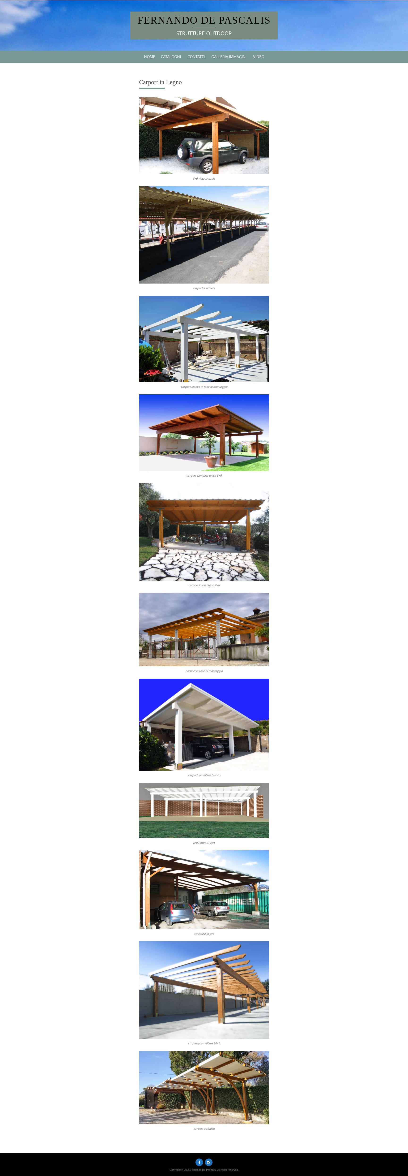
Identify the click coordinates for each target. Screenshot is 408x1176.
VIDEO (258, 56)
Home (149, 56)
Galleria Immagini (228, 56)
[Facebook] (199, 1162)
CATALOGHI (171, 56)
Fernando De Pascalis (204, 20)
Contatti (196, 56)
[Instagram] (208, 1162)
